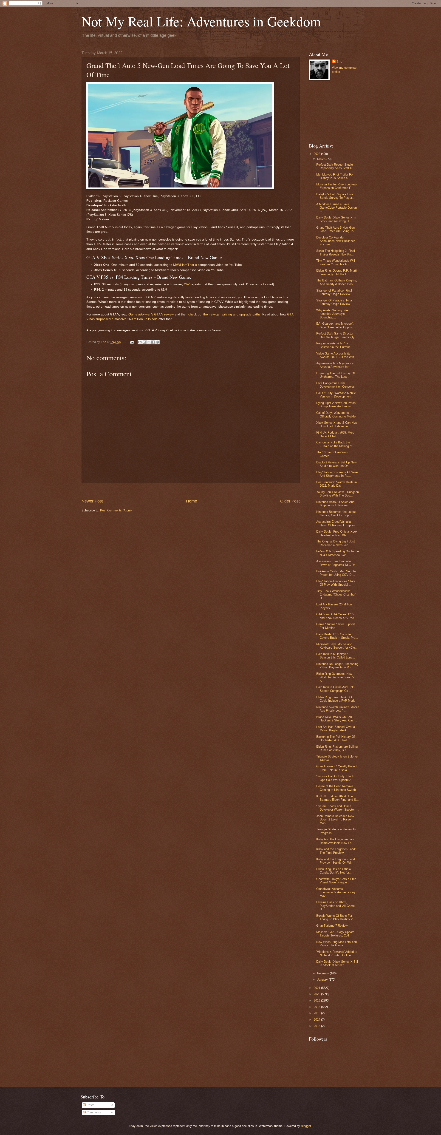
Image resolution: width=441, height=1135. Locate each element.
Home (191, 501)
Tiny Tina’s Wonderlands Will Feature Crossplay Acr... (335, 262)
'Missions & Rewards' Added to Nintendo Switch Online (336, 953)
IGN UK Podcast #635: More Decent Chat (335, 434)
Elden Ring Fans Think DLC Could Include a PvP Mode (335, 698)
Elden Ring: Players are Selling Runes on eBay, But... (337, 748)
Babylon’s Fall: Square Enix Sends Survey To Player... (335, 196)
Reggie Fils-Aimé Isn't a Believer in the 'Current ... (334, 345)
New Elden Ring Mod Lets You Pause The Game (336, 943)
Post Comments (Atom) (116, 510)
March (321, 159)
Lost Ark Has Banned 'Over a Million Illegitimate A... (335, 728)
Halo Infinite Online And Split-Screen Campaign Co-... (335, 688)
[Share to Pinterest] (157, 342)
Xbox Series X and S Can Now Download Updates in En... (336, 424)
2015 (317, 1013)
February (323, 973)
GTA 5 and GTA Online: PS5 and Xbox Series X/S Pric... (336, 616)
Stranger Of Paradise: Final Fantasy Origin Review (334, 302)
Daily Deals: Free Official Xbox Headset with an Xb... (336, 533)
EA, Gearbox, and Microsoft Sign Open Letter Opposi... (335, 325)
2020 (317, 994)
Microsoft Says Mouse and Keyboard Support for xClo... (337, 645)
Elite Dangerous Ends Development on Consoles (335, 384)
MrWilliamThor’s (185, 265)
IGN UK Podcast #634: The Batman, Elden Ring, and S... (337, 797)
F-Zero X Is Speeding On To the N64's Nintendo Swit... (337, 553)
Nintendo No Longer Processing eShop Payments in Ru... (337, 665)
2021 (317, 988)
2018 (317, 1007)
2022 (317, 154)
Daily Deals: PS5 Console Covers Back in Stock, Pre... (337, 636)
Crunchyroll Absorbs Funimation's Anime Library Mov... (336, 892)
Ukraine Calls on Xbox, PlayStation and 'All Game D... (335, 905)
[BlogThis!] (144, 342)
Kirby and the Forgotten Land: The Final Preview (336, 850)
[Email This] (140, 342)
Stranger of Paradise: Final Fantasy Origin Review (334, 292)
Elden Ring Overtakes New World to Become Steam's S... (335, 677)
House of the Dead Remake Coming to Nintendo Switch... (337, 787)
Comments (93, 1112)
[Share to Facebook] (153, 342)
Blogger (306, 1126)
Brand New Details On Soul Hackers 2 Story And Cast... (336, 718)
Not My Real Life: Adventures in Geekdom (201, 21)
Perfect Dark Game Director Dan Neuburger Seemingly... (336, 335)
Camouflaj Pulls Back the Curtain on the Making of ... (336, 444)
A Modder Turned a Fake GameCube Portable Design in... (336, 207)
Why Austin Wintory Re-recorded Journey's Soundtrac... (332, 314)
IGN (186, 284)
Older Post (290, 501)
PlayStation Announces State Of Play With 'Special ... (335, 582)
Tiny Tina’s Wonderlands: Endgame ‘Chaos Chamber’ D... (336, 594)
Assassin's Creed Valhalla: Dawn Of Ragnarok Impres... (337, 523)
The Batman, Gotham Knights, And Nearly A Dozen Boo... (336, 282)
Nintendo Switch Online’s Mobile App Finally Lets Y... (337, 708)
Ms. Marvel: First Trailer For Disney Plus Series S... (334, 176)
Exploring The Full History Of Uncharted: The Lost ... (335, 375)
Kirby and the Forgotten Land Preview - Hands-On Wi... (335, 860)
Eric (339, 61)
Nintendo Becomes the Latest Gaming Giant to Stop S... (336, 513)
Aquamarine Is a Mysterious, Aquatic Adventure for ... (335, 365)
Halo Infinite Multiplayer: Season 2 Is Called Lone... (335, 655)
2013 (317, 1026)
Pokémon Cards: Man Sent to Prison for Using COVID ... (336, 573)
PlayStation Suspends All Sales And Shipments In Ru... (337, 474)
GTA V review (151, 314)
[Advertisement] (190, 491)
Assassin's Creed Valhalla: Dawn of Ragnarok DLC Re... (337, 562)
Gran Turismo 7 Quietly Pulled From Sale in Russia (336, 768)
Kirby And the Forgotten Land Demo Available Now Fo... (335, 840)
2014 (317, 1019)
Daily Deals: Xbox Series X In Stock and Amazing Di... (336, 219)
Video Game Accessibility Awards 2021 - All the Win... (336, 355)
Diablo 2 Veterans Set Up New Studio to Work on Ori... (336, 464)
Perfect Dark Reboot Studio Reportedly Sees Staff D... (335, 166)
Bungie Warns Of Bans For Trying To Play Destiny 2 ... (336, 917)
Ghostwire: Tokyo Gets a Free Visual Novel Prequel (336, 880)
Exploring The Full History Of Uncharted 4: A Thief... (335, 738)
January (323, 979)
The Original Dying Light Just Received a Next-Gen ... (335, 543)
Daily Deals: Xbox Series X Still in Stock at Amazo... (337, 963)
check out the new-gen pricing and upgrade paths (224, 314)
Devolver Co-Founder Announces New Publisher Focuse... (335, 241)
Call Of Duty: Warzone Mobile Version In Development (336, 394)
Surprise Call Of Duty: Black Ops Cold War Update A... (335, 778)
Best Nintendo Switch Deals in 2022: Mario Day (336, 483)
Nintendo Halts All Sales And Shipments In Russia (335, 503)
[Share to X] (148, 342)
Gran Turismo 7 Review (332, 925)
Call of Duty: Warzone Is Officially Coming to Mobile (336, 414)
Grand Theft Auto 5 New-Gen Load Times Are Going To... (336, 229)
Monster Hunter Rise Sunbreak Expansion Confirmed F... (336, 186)
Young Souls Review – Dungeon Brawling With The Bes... (337, 493)
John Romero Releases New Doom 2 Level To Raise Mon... (335, 819)
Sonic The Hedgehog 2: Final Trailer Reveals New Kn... (335, 252)
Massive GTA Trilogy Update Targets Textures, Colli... (335, 933)
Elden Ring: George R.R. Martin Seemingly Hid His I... (337, 272)
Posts (90, 1105)
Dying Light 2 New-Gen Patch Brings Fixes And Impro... (336, 404)
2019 (317, 1000)
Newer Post (92, 501)
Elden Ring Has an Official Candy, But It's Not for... (334, 870)
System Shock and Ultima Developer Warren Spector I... (337, 807)
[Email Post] (131, 342)
